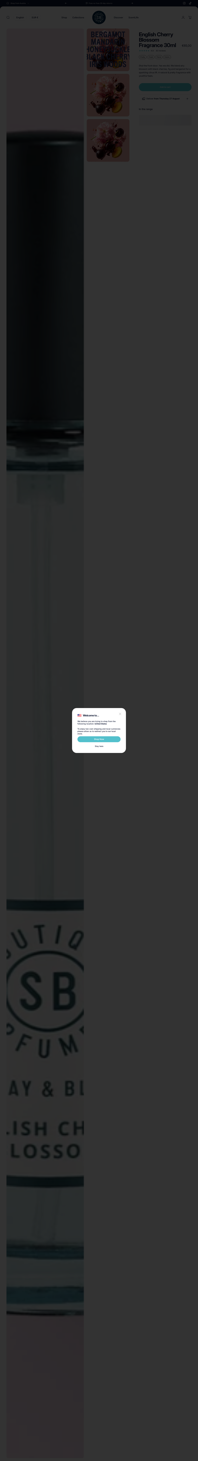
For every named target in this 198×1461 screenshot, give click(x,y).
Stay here (99, 746)
